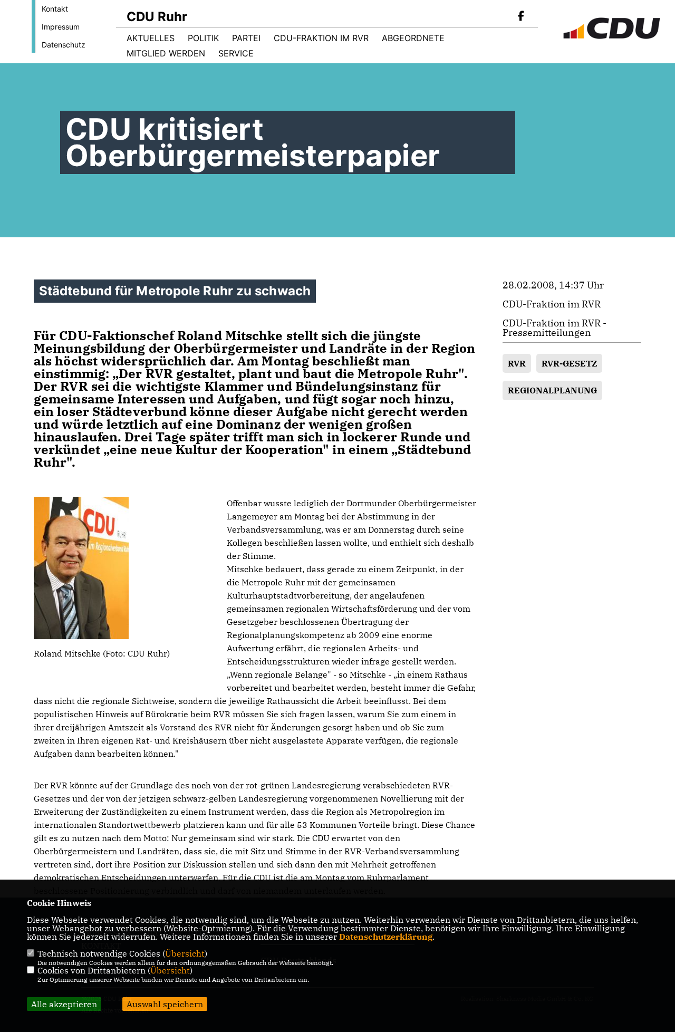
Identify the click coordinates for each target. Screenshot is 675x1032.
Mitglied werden (166, 53)
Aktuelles (151, 38)
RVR (517, 363)
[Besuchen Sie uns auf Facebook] (521, 17)
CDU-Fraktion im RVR (321, 38)
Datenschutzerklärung (385, 936)
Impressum (61, 26)
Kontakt (55, 8)
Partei (246, 38)
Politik (203, 38)
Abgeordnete (413, 38)
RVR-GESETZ (569, 363)
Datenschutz (63, 44)
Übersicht (185, 953)
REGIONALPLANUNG (552, 390)
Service (236, 53)
